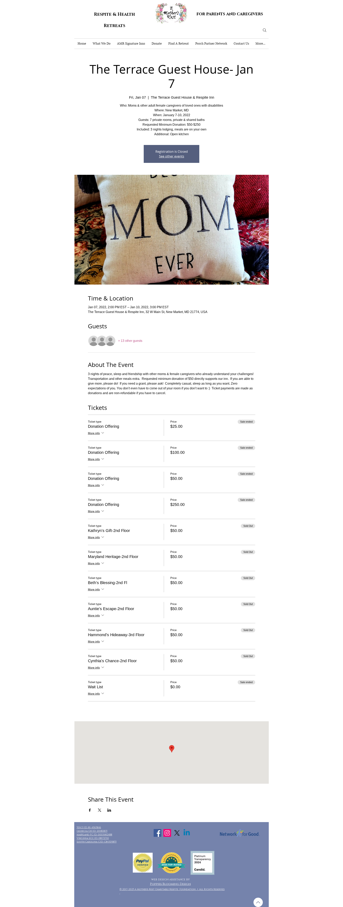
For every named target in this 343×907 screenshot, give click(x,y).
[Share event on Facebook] (90, 810)
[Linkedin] (187, 833)
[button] (101, 44)
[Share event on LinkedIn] (109, 810)
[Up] (258, 902)
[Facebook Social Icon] (157, 833)
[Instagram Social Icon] (167, 833)
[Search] (264, 30)
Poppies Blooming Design (170, 884)
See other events (171, 156)
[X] (177, 833)
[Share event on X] (99, 810)
